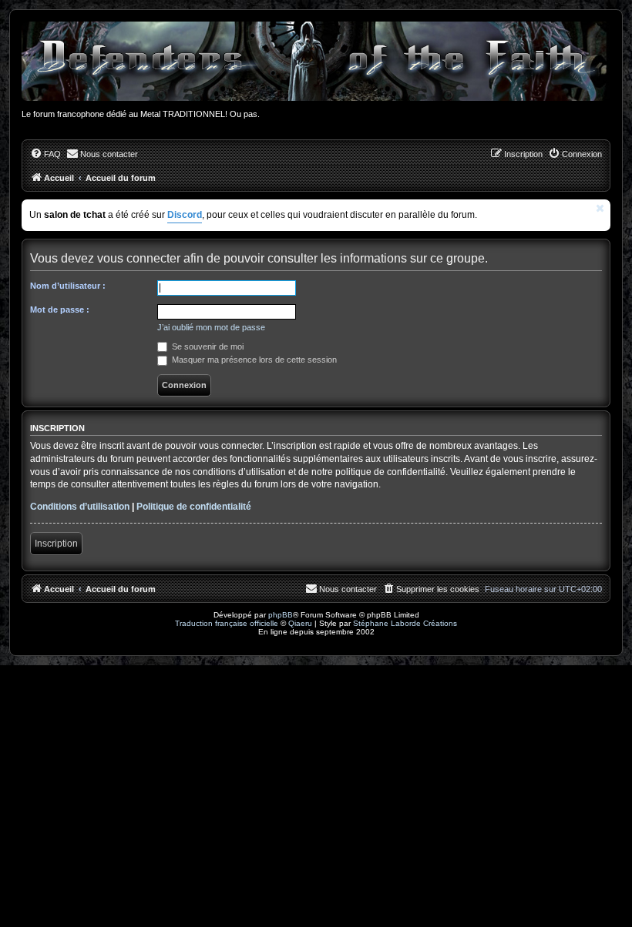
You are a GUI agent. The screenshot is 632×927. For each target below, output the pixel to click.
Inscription (56, 543)
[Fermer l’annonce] (600, 208)
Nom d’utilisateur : (68, 285)
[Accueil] (316, 61)
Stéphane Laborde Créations (405, 623)
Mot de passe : (59, 309)
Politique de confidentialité (193, 506)
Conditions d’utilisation (79, 506)
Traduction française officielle (226, 623)
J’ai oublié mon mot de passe (211, 327)
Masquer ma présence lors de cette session (253, 359)
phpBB (280, 615)
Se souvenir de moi (207, 346)
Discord (184, 214)
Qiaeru (300, 623)
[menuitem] (45, 154)
